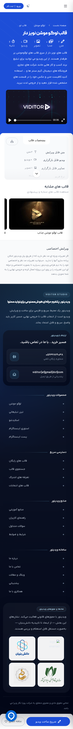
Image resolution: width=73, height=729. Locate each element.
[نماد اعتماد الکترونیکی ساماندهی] (22, 675)
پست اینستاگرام (18, 437)
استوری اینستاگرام (19, 428)
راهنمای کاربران (17, 518)
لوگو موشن (39, 25)
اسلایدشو (14, 420)
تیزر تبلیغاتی (16, 412)
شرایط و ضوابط (17, 534)
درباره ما (13, 558)
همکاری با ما (15, 591)
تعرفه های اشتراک (19, 477)
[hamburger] (65, 6)
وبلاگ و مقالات (17, 575)
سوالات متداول (17, 526)
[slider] (32, 120)
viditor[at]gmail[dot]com (48, 372)
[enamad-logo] (51, 648)
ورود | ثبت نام (14, 6)
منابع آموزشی (16, 509)
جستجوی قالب (17, 469)
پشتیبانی (14, 583)
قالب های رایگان (18, 461)
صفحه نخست (59, 25)
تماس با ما (15, 566)
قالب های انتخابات (19, 485)
